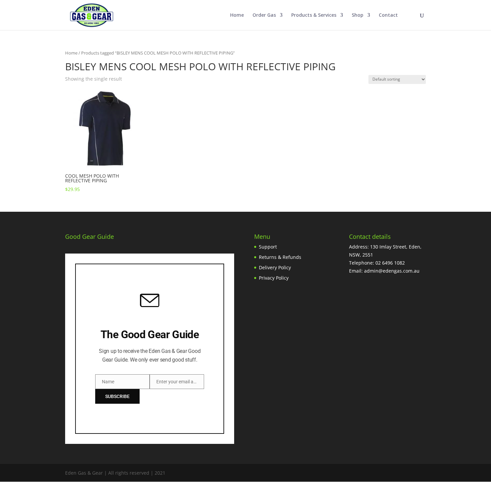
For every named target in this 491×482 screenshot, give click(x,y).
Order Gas (264, 15)
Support (268, 247)
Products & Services (313, 15)
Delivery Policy (275, 267)
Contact (388, 15)
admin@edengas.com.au (392, 271)
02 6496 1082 (390, 263)
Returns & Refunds (280, 257)
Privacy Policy (274, 278)
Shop (357, 15)
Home (237, 15)
